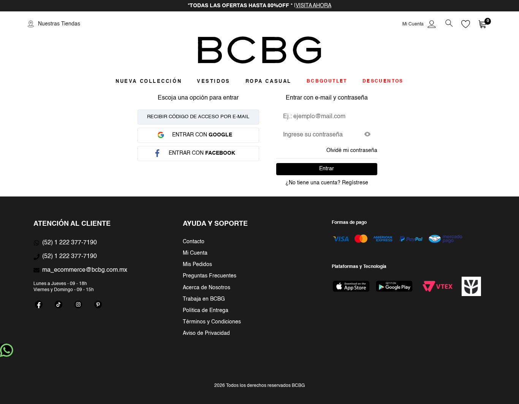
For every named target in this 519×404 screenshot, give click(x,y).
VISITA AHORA (313, 5)
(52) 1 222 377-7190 (69, 243)
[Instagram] (78, 304)
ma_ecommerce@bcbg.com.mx (84, 270)
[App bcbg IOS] (351, 286)
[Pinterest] (98, 304)
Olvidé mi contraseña (351, 150)
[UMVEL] (471, 286)
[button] (449, 24)
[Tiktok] (58, 304)
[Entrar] (420, 24)
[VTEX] (437, 286)
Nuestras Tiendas (59, 24)
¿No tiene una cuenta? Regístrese (326, 182)
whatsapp (6, 350)
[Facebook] (38, 304)
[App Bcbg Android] (394, 286)
